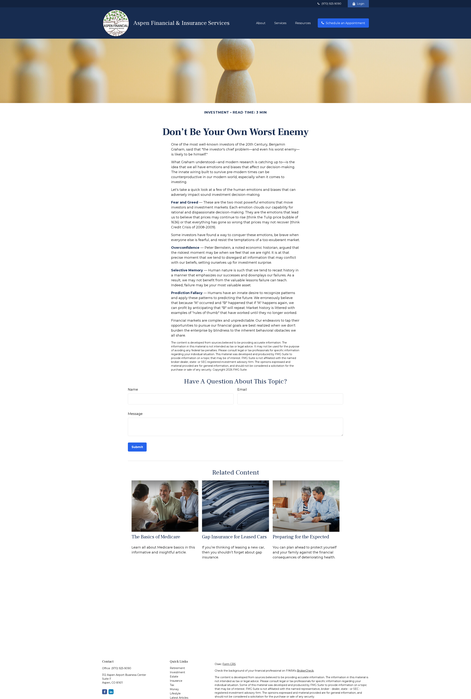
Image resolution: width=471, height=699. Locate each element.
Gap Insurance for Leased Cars (234, 537)
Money (174, 689)
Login (360, 3)
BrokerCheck (305, 670)
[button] (260, 23)
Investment (177, 672)
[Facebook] (104, 691)
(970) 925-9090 (331, 3)
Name (133, 389)
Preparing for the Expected (301, 537)
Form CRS (229, 664)
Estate (174, 676)
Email (242, 389)
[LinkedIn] (111, 691)
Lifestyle (175, 693)
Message (135, 414)
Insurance (176, 680)
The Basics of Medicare (156, 537)
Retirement (177, 668)
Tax (172, 685)
